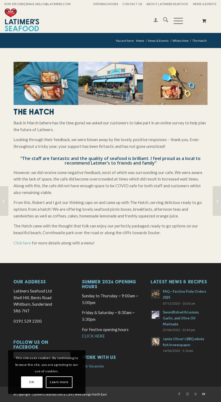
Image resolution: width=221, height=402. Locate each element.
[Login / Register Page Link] (153, 20)
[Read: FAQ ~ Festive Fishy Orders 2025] (155, 294)
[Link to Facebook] (179, 394)
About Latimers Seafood (167, 4)
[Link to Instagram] (187, 394)
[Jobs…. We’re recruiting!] (4, 201)
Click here (22, 242)
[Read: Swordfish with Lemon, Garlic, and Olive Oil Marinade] (155, 315)
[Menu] (175, 20)
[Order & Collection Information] (217, 201)
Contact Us (132, 4)
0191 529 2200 (13, 4)
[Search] (163, 20)
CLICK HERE (93, 335)
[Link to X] (195, 394)
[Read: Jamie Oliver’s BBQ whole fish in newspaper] (155, 341)
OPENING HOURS (105, 4)
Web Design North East (91, 394)
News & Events (204, 4)
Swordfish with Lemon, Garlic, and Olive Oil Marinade (181, 318)
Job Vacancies (93, 366)
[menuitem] (105, 4)
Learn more (59, 382)
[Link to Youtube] (203, 394)
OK (31, 382)
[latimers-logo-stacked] (21, 20)
